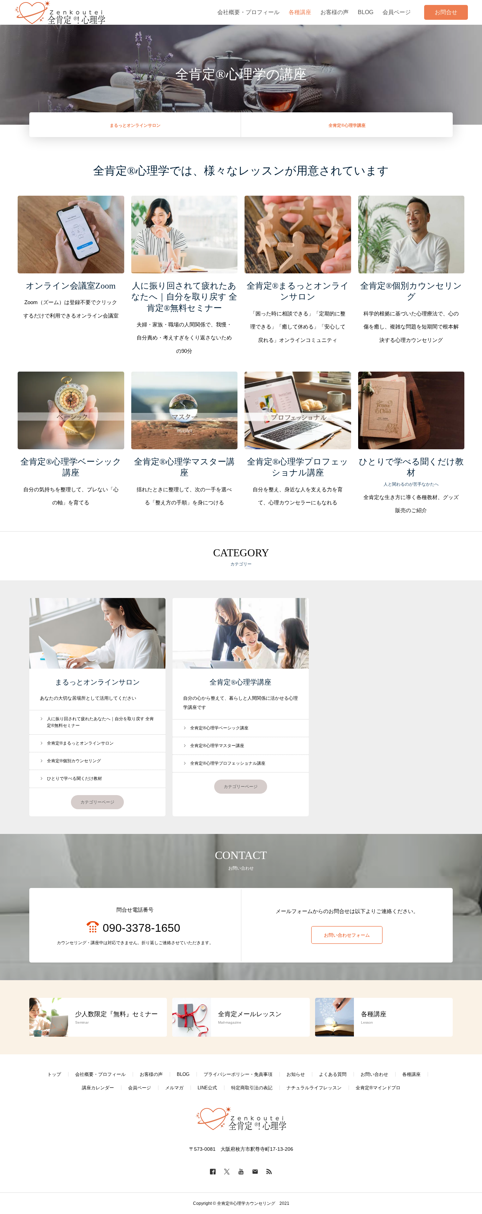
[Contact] (255, 1171)
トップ (54, 1074)
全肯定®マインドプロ (378, 1087)
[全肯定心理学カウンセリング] (60, 12)
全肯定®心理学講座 (240, 682)
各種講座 (411, 1074)
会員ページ (139, 1087)
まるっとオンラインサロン (97, 682)
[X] (226, 1171)
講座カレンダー (98, 1087)
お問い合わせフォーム (347, 935)
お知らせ (296, 1074)
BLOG (183, 1074)
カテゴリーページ (97, 802)
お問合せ (446, 12)
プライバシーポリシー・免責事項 (238, 1074)
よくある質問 (333, 1074)
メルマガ (174, 1087)
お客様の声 (151, 1074)
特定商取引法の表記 (251, 1087)
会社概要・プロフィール (100, 1074)
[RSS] (269, 1171)
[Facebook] (212, 1171)
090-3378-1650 (141, 928)
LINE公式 (207, 1087)
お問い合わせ (374, 1074)
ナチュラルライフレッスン (314, 1087)
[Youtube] (241, 1171)
